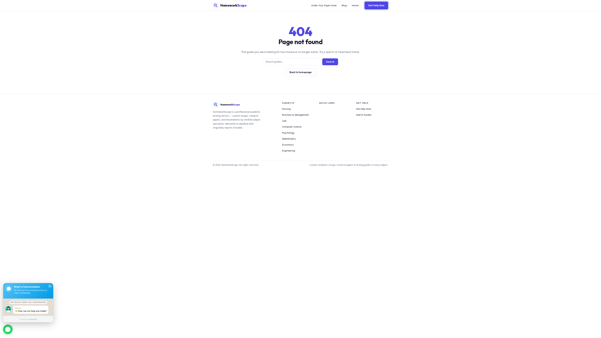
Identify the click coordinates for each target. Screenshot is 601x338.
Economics (288, 144)
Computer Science (291, 126)
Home (355, 5)
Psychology (288, 132)
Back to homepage (301, 72)
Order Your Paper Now (323, 5)
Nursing (286, 108)
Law (284, 120)
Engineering (288, 150)
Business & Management (295, 114)
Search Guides (363, 114)
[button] (8, 329)
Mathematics (289, 138)
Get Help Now (376, 5)
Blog (344, 5)
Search (330, 61)
